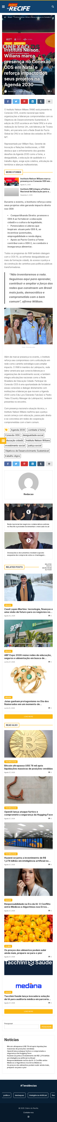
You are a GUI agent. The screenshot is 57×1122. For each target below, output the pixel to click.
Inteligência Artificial (32, 1095)
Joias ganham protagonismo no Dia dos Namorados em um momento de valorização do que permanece (26, 703)
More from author (47, 569)
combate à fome (36, 430)
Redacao (28, 494)
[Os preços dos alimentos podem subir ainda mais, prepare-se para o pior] (28, 928)
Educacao (20, 43)
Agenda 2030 (18, 430)
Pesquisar (8, 1023)
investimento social (15, 445)
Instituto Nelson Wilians (38, 440)
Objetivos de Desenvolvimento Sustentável (27, 451)
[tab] (46, 565)
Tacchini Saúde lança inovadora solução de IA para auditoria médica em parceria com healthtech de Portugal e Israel (27, 998)
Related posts (48, 565)
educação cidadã (14, 440)
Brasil (10, 17)
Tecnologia (10, 762)
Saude (8, 900)
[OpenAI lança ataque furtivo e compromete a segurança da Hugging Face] (28, 790)
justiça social (34, 445)
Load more (28, 716)
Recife (49, 1095)
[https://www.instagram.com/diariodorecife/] (28, 1117)
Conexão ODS (12, 435)
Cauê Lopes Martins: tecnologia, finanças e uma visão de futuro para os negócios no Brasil (28, 611)
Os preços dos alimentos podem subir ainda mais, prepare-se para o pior (25, 951)
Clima (8, 946)
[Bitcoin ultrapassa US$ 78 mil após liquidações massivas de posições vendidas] (28, 744)
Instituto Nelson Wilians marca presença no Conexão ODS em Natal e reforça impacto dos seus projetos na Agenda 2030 (35, 180)
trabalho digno (12, 456)
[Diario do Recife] (19, 6)
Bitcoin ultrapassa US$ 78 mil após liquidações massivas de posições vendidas (28, 767)
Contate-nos (28, 1113)
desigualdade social (33, 435)
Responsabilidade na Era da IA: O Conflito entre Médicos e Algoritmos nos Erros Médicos (27, 906)
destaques (13, 1095)
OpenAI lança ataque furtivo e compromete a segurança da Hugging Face (28, 813)
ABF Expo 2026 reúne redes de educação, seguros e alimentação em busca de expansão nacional (27, 657)
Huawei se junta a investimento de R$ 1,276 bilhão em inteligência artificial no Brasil (26, 859)
